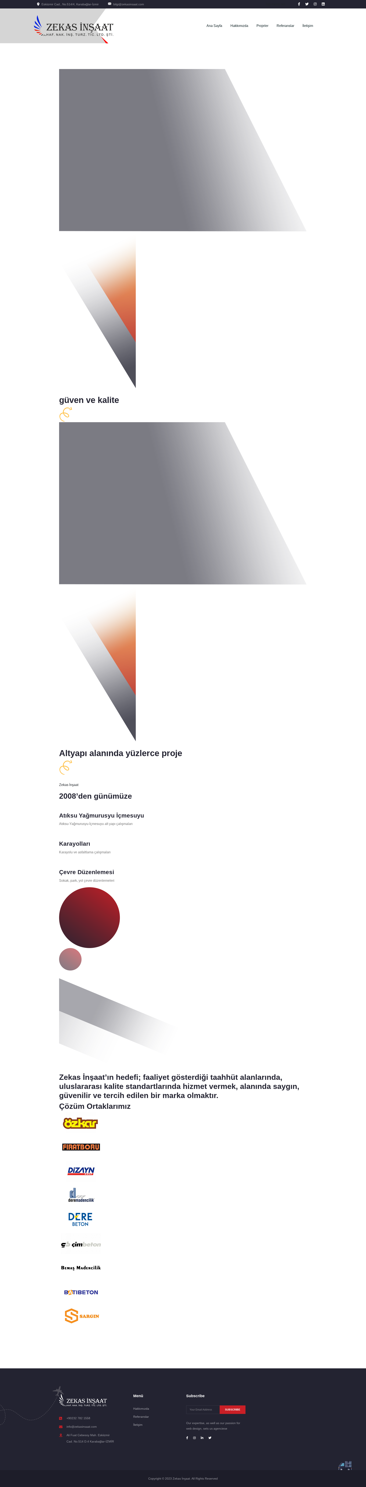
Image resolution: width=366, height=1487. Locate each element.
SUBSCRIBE (232, 1409)
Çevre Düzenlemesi (86, 872)
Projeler (262, 26)
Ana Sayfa (214, 26)
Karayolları (74, 843)
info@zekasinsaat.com (82, 1426)
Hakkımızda (239, 26)
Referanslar (285, 26)
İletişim (307, 26)
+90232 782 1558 (78, 1418)
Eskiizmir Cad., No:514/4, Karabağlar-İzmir (70, 4)
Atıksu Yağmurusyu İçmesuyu (101, 815)
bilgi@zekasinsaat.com (128, 4)
